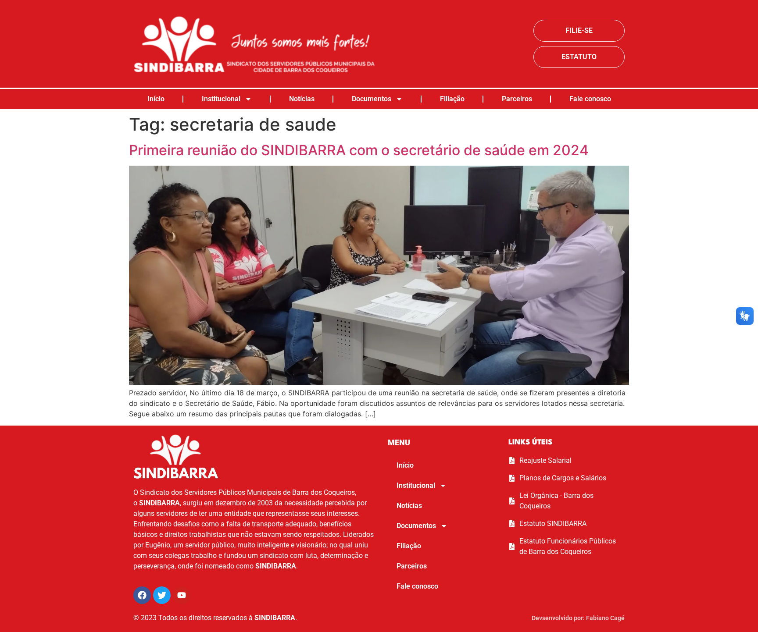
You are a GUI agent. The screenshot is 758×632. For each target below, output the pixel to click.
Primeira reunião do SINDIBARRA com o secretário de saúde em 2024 (359, 150)
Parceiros (517, 99)
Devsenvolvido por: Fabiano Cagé (578, 617)
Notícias (302, 99)
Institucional (221, 99)
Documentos (371, 99)
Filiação (452, 99)
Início (155, 99)
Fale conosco (590, 99)
